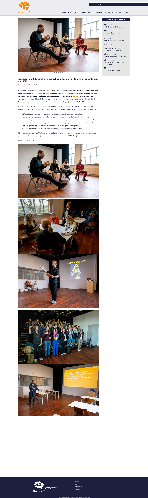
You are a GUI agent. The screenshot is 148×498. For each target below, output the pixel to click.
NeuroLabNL (23, 84)
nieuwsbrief (90, 136)
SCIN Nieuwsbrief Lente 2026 (114, 41)
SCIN (75, 96)
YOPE (48, 90)
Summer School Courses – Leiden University (113, 34)
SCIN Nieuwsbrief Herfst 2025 (115, 56)
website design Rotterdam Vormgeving (71, 497)
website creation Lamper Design (84, 497)
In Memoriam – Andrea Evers (114, 70)
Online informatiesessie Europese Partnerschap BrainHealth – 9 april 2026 (113, 48)
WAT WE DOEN (36, 93)
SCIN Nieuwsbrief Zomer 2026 (115, 27)
